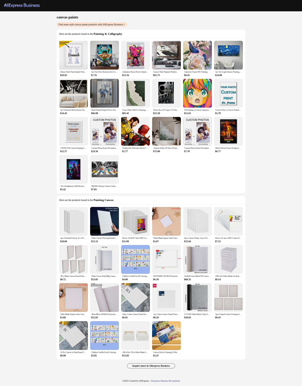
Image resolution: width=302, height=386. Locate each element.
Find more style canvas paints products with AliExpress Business (91, 24)
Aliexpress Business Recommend (165, 381)
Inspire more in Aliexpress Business (151, 365)
